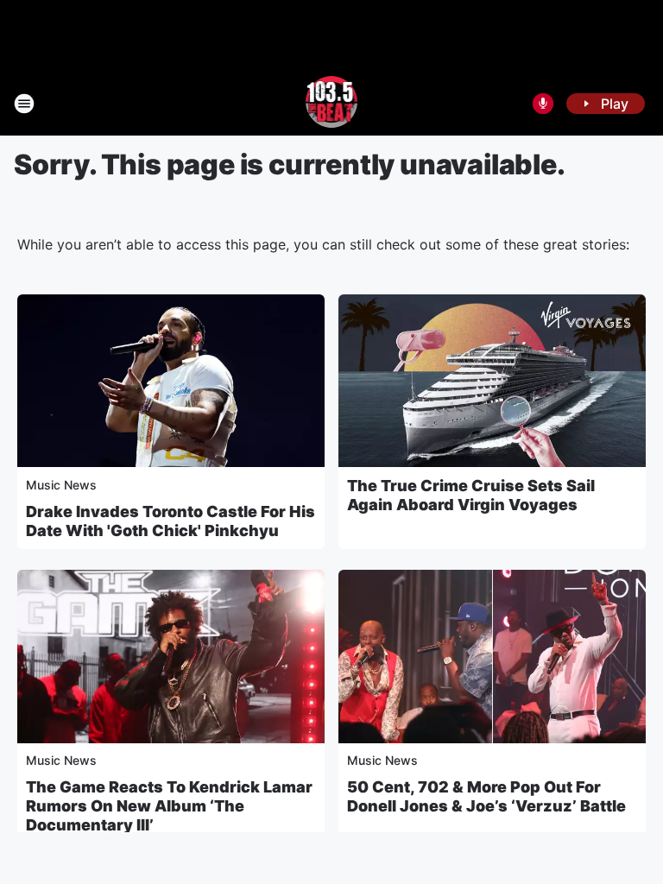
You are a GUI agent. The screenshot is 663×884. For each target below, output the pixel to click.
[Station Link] (332, 103)
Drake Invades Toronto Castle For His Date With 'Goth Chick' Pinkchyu (170, 521)
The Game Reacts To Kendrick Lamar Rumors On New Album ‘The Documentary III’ (169, 806)
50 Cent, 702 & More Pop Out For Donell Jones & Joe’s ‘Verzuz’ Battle (486, 796)
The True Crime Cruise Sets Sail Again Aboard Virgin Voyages (471, 495)
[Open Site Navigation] (24, 103)
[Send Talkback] (543, 103)
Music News (61, 484)
